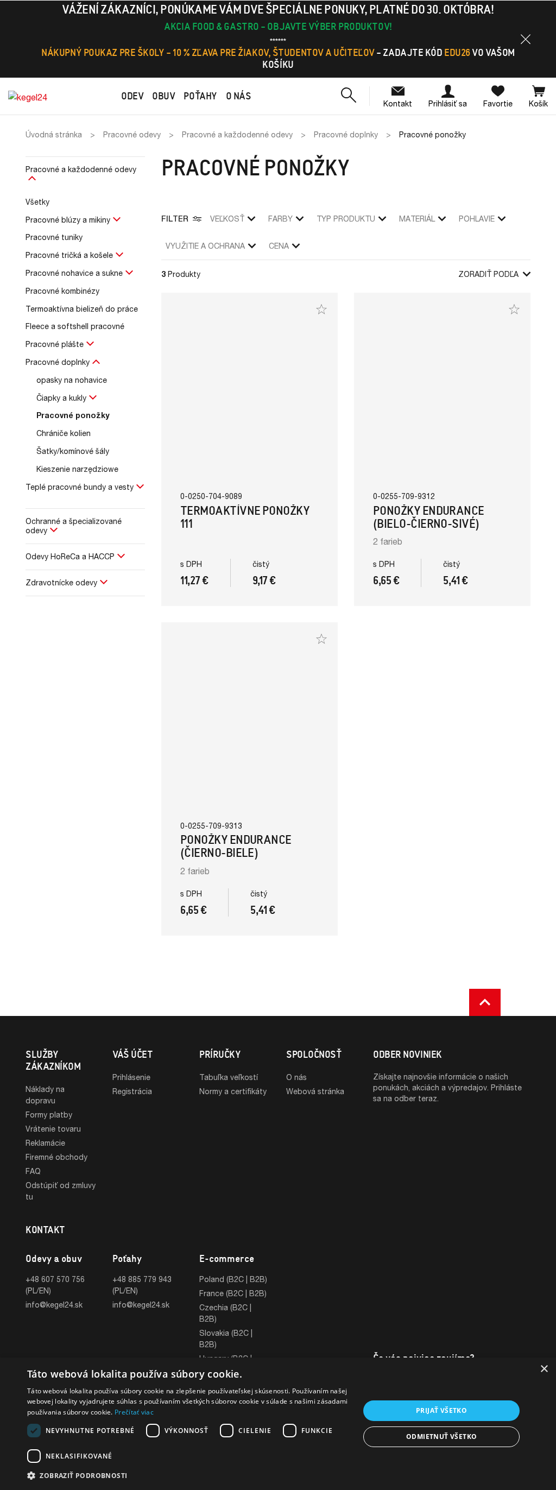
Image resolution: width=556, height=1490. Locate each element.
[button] (525, 39)
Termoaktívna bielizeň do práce (82, 308)
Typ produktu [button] (346, 218)
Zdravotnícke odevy (61, 582)
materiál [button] (417, 218)
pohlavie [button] (477, 218)
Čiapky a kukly (61, 397)
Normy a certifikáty (233, 1091)
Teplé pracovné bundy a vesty (80, 486)
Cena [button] (279, 245)
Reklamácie (45, 1142)
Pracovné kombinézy (62, 290)
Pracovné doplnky (58, 362)
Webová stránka (315, 1091)
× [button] (544, 1369)
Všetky (37, 201)
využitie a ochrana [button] (205, 245)
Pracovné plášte (55, 344)
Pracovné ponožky (73, 415)
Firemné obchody (56, 1156)
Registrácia (132, 1091)
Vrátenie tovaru (53, 1128)
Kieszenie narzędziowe (77, 468)
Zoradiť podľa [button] (488, 274)
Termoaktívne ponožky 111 (244, 517)
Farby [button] (280, 218)
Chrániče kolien (63, 433)
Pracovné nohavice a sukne (74, 272)
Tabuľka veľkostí (228, 1077)
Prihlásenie (131, 1077)
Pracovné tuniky (54, 237)
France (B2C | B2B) (233, 1293)
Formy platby (49, 1114)
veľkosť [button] (227, 218)
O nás (296, 1077)
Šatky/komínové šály (72, 451)
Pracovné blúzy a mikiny (68, 219)
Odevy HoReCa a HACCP (70, 556)
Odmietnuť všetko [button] (441, 1436)
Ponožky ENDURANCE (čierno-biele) (236, 846)
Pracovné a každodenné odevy (81, 169)
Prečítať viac (134, 1412)
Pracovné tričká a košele (69, 255)
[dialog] (278, 1424)
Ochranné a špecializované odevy (74, 525)
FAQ (33, 1171)
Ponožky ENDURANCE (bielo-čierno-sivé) (428, 517)
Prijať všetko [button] (441, 1410)
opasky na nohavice (71, 379)
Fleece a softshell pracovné (75, 326)
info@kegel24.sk (54, 1304)
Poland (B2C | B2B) (233, 1279)
